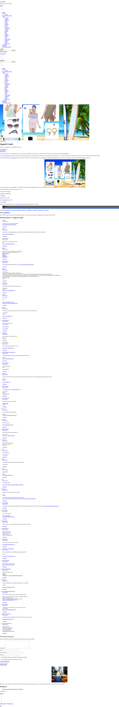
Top (8, 189)
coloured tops (44, 157)
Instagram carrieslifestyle (18, 689)
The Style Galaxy (5, 560)
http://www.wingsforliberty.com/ (8, 290)
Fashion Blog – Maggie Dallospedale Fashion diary (12, 575)
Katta (3, 459)
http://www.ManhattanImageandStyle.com (10, 598)
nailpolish (5, 199)
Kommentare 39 (3, 151)
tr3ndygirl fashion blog (6, 623)
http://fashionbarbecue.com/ (7, 424)
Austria (6, 19)
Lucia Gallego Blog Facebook (8, 516)
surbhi (3, 248)
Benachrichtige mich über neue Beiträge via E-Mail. (11, 659)
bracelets (4, 202)
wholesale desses (14, 157)
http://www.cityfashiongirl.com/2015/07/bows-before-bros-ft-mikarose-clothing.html (18, 498)
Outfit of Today (41, 210)
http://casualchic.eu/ (6, 382)
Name (1, 650)
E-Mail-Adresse (3, 652)
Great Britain (7, 27)
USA (6, 36)
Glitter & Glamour (11, 435)
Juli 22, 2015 (5, 221)
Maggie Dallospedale (6, 568)
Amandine (4, 333)
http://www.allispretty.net (7, 316)
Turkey (6, 41)
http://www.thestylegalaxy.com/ (8, 564)
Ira (3, 479)
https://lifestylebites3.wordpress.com (52, 506)
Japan (6, 33)
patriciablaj (4, 282)
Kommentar (2, 648)
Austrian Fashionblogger (17, 210)
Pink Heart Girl (5, 261)
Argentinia (7, 20)
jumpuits (50, 157)
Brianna (4, 488)
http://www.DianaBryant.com (8, 600)
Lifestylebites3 (5, 502)
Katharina (4, 373)
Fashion (4, 13)
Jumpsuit (3, 193)
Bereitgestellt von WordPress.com (6, 703)
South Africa (7, 43)
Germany (7, 29)
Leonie (3, 307)
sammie (3, 419)
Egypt (6, 25)
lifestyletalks (4, 521)
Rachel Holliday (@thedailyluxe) (8, 352)
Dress (9, 191)
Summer (47, 210)
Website (1, 654)
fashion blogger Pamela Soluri (8, 631)
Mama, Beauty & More (7, 15)
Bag (2, 197)
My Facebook (5, 328)
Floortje (4, 294)
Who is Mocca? (5, 386)
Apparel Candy (66, 153)
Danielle (4, 579)
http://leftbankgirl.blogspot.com (8, 544)
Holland (6, 31)
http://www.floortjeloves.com (8, 302)
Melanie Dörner (5, 429)
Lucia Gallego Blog (6, 515)
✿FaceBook (4, 257)
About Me (4, 45)
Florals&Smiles (5, 403)
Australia (6, 17)
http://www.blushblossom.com (8, 587)
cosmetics (84, 157)
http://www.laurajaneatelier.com (8, 243)
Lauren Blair (4, 604)
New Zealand (7, 39)
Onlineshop (35, 210)
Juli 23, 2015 (5, 605)
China (6, 22)
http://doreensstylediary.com (7, 619)
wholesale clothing (6, 155)
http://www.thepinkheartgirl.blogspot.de (26, 264)
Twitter (3, 404)
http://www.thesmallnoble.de (8, 234)
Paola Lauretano (5, 320)
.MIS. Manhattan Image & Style (8, 591)
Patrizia (3, 228)
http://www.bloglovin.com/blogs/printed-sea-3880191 (12, 484)
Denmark (7, 24)
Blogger (24, 210)
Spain (6, 42)
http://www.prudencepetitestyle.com (9, 415)
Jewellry (69, 157)
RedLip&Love (5, 454)
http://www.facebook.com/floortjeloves (10, 303)
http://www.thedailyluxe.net (7, 358)
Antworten (4, 226)
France (6, 26)
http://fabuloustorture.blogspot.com (9, 224)
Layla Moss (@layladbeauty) (8, 548)
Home (3, 12)
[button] (4, 206)
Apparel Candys (19, 204)
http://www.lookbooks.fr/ (7, 534)
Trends (6, 14)
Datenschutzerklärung (6, 46)
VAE (6, 38)
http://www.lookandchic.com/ (8, 348)
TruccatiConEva (5, 362)
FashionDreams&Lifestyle (7, 475)
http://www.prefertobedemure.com (9, 609)
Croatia (6, 23)
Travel (3, 16)
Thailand (6, 35)
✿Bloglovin (4, 255)
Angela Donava (5, 528)
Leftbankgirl (4, 539)
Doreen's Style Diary (6, 613)
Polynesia (7, 40)
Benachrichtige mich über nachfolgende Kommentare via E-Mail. (14, 657)
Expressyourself (5, 326)
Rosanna (4, 439)
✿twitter (4, 254)
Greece (6, 30)
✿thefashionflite (5, 253)
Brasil (6, 21)
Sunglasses (3, 195)
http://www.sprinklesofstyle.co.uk (9, 556)
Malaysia (6, 34)
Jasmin (3, 268)
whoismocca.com (5, 393)
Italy (6, 32)
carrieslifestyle (3, 1)
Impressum (4, 44)
